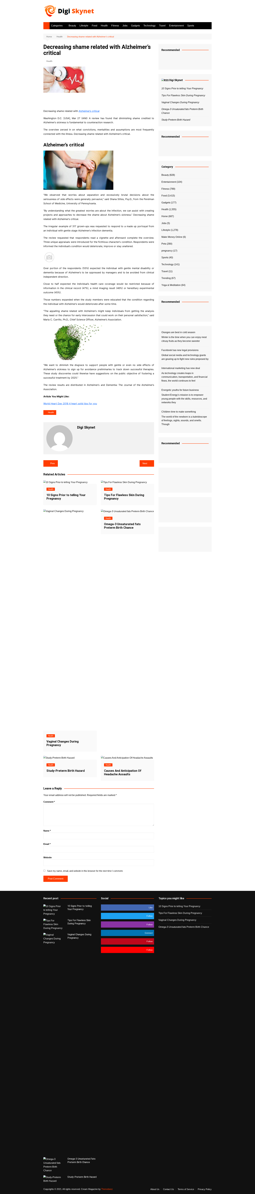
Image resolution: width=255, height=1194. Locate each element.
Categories (57, 25)
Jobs (125, 25)
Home (164, 216)
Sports (190, 25)
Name (47, 830)
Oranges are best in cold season (178, 332)
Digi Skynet (176, 80)
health (51, 412)
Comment (49, 802)
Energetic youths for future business (180, 390)
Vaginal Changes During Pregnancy (180, 102)
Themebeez (107, 1189)
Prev (52, 463)
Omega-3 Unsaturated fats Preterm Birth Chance (122, 525)
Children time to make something (178, 411)
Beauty (72, 25)
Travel (162, 25)
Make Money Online (171, 237)
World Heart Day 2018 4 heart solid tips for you (70, 403)
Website (47, 857)
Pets (163, 243)
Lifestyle (84, 25)
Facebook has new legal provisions (179, 350)
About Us (154, 1189)
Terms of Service (186, 1189)
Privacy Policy (205, 1189)
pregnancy (167, 250)
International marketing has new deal (180, 368)
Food (94, 25)
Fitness (115, 25)
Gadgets (135, 25)
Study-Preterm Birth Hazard (65, 770)
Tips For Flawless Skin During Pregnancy (183, 95)
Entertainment (176, 25)
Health (104, 25)
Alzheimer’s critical (89, 111)
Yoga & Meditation (171, 285)
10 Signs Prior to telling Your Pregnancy (182, 88)
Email (47, 844)
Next (145, 463)
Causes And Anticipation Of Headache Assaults (122, 772)
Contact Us (168, 1189)
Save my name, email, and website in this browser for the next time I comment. (85, 871)
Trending (166, 278)
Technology (149, 25)
